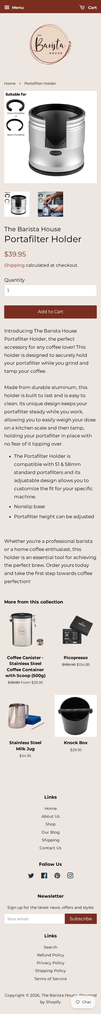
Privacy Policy (51, 962)
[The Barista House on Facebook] (44, 876)
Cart (92, 7)
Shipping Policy (50, 970)
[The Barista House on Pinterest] (57, 876)
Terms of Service (50, 978)
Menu (17, 7)
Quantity (14, 280)
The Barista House (59, 995)
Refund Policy (50, 955)
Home (10, 83)
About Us (51, 816)
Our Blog (51, 832)
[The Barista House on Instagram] (70, 876)
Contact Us (50, 847)
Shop (50, 824)
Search (50, 947)
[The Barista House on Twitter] (31, 876)
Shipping (14, 265)
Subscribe (81, 918)
